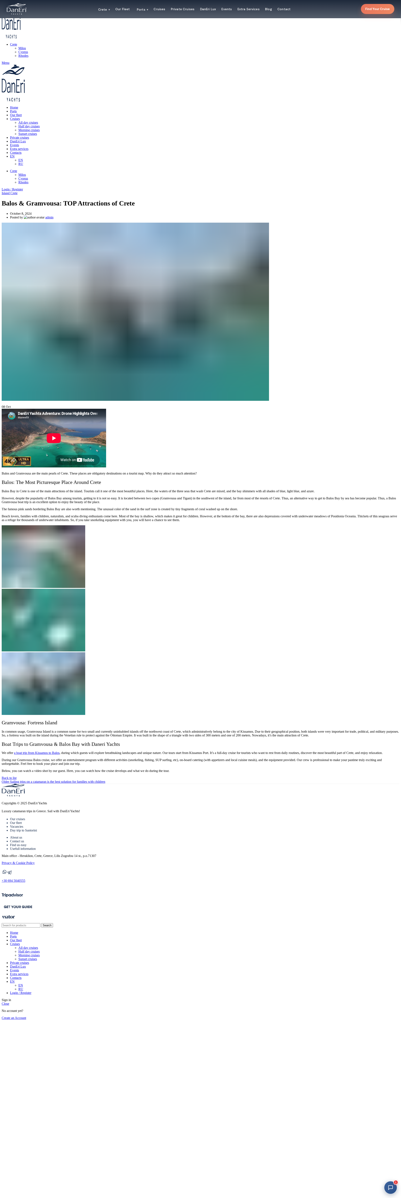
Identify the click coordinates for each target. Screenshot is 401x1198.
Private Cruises (182, 9)
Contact (284, 9)
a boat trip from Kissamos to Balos (37, 753)
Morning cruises (29, 130)
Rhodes (23, 55)
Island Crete (10, 193)
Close (5, 1003)
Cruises (159, 9)
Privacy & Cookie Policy (18, 863)
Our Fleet (122, 9)
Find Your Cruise (377, 9)
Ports (142, 10)
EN (20, 160)
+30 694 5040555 (13, 880)
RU (20, 164)
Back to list (9, 778)
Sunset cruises (27, 134)
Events (226, 9)
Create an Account (14, 1018)
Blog (268, 9)
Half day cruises (29, 126)
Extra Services (248, 9)
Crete (104, 10)
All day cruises (28, 122)
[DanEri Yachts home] (16, 9)
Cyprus (23, 52)
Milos (22, 48)
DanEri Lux (208, 9)
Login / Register (20, 993)
